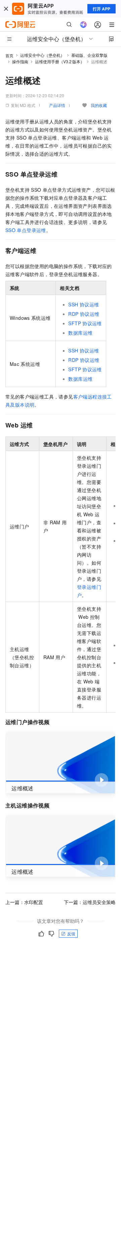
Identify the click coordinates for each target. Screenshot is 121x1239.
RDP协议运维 (83, 313)
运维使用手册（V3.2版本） (59, 61)
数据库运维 (80, 332)
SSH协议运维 (83, 304)
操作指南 (20, 61)
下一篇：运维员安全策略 (90, 902)
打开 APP (101, 9)
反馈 (71, 933)
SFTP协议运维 (85, 323)
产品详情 (57, 105)
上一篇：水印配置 (24, 902)
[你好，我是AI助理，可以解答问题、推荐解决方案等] (83, 24)
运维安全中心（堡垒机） (42, 55)
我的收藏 (99, 105)
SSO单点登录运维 (25, 230)
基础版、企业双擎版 (89, 55)
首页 (9, 55)
